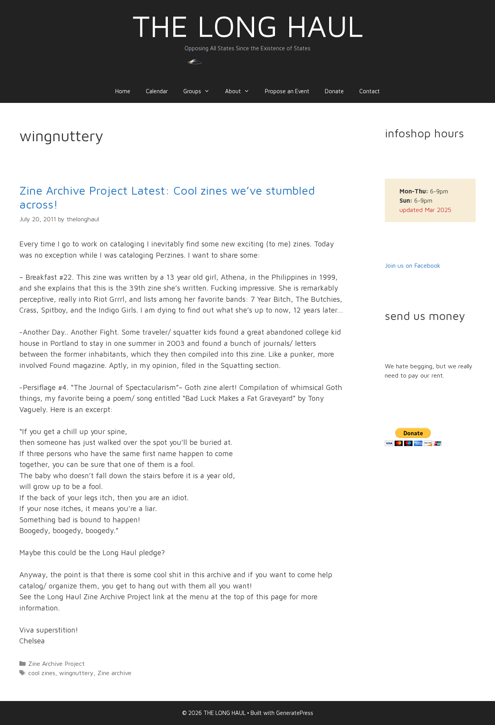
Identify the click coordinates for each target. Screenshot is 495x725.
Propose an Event (287, 91)
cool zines (41, 672)
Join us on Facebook (412, 265)
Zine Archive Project (56, 663)
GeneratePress (294, 713)
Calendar (157, 91)
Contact (369, 91)
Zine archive (114, 672)
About (233, 91)
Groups (192, 91)
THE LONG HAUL (247, 25)
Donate (334, 91)
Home (122, 91)
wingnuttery (76, 672)
